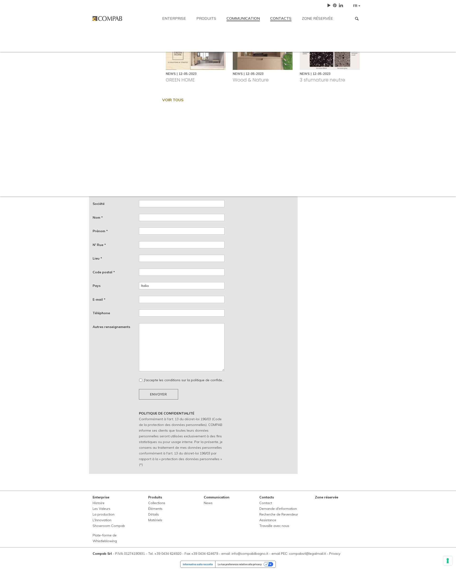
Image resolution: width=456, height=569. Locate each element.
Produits (206, 18)
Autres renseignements (111, 327)
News (208, 503)
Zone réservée (317, 18)
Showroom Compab (109, 526)
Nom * (98, 217)
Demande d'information (195, 71)
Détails (153, 514)
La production (103, 514)
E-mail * (99, 299)
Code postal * (104, 272)
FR (355, 6)
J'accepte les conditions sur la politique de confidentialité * (184, 380)
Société (98, 204)
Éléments (155, 508)
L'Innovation (102, 520)
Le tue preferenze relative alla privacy (240, 564)
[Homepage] (124, 18)
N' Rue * (99, 245)
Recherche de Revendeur (247, 71)
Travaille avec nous (327, 71)
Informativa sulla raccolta (198, 564)
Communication (243, 18)
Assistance (290, 71)
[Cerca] (357, 18)
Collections (156, 503)
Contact (99, 38)
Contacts (280, 18)
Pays (96, 286)
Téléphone (101, 313)
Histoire (98, 503)
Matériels (155, 520)
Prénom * (100, 231)
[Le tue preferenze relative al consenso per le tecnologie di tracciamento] (447, 560)
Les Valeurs (101, 508)
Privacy (334, 553)
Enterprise (174, 18)
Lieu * (97, 258)
